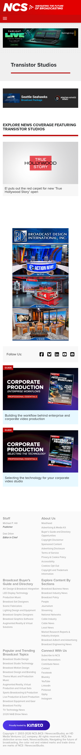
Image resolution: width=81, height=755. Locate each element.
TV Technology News (14, 710)
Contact (45, 668)
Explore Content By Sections (55, 582)
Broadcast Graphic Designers (18, 614)
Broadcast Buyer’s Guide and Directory (18, 582)
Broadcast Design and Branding (19, 672)
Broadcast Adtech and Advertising (59, 640)
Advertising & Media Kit (53, 527)
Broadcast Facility (12, 705)
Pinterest (46, 690)
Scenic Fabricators (12, 606)
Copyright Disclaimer (52, 540)
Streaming (46, 610)
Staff (6, 518)
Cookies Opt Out (50, 566)
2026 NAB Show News (15, 714)
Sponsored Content (51, 544)
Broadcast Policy (50, 597)
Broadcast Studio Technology (18, 663)
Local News (47, 627)
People (45, 601)
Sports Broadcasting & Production (20, 692)
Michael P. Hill (10, 523)
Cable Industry (49, 619)
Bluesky (45, 677)
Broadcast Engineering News (56, 644)
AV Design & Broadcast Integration (21, 588)
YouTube (45, 681)
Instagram (46, 698)
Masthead (46, 523)
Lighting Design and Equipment (19, 610)
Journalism (47, 606)
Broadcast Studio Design (16, 659)
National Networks (51, 614)
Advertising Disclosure (53, 548)
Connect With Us (54, 650)
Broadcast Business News (55, 588)
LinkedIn (45, 685)
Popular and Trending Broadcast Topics (19, 652)
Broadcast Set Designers (16, 601)
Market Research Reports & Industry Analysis (55, 633)
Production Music (12, 597)
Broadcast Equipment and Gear (19, 701)
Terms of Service (50, 553)
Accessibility (47, 561)
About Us (48, 518)
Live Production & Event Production (21, 697)
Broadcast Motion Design (16, 668)
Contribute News (50, 664)
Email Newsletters (50, 659)
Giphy (44, 694)
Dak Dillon (8, 533)
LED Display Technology (15, 593)
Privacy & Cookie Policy (53, 557)
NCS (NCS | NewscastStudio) (48, 733)
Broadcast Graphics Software (18, 619)
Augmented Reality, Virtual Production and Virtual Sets (17, 686)
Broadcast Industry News (54, 593)
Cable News (47, 623)
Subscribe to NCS (50, 655)
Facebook (46, 672)
